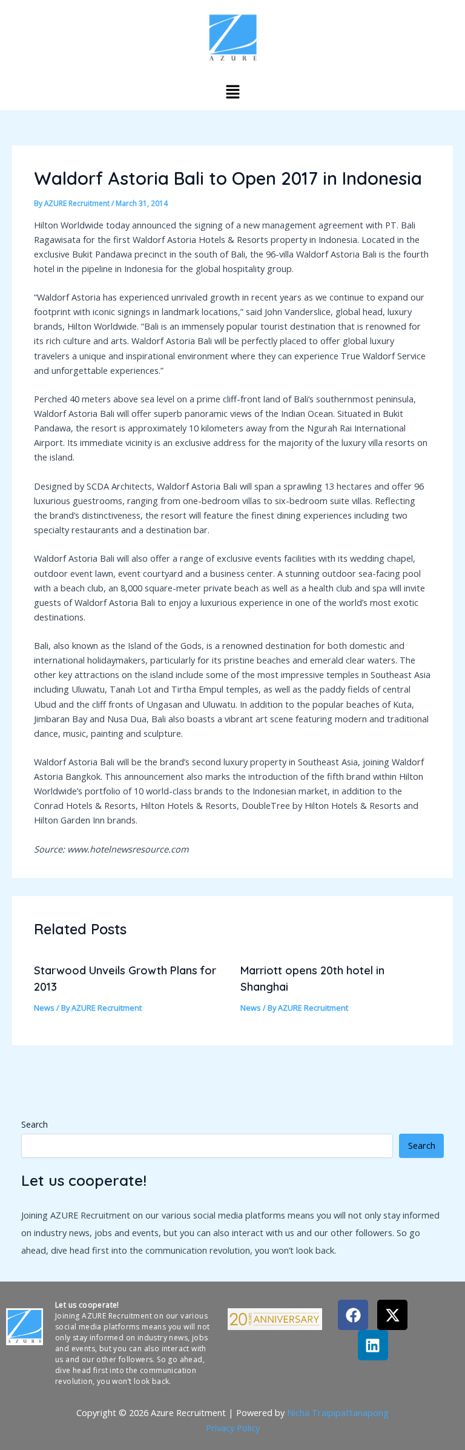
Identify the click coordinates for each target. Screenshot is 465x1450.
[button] (232, 91)
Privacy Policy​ (233, 1428)
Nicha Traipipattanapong (338, 1412)
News (44, 1007)
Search (34, 1124)
